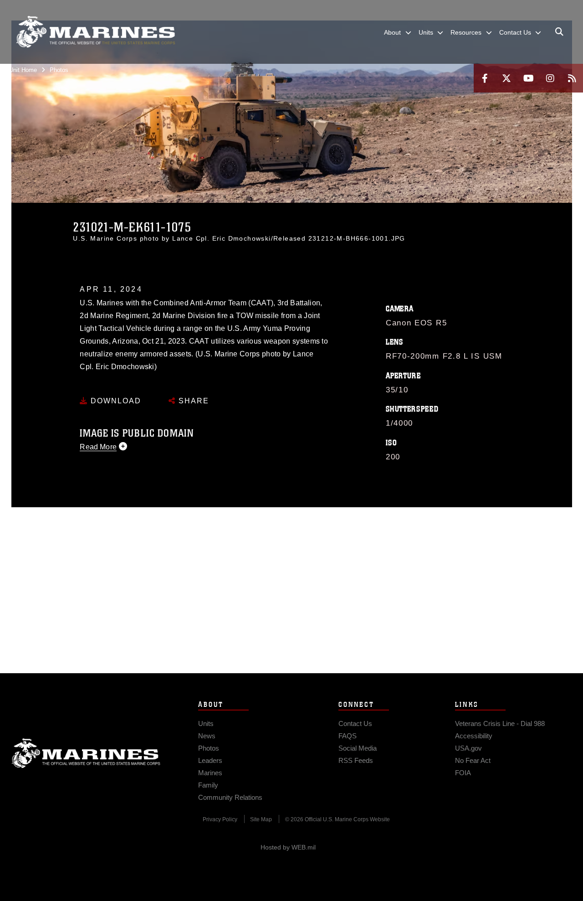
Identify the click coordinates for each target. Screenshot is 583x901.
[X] (506, 78)
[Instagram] (550, 78)
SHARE (192, 401)
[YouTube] (528, 78)
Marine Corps (86, 753)
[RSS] (572, 78)
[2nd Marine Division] (95, 32)
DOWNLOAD (114, 401)
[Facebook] (485, 78)
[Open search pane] (559, 32)
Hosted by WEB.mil (288, 847)
